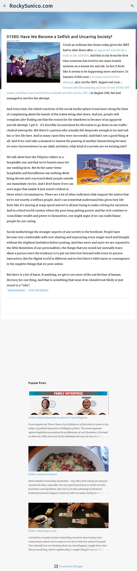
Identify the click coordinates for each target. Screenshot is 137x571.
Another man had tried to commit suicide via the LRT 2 (53, 93)
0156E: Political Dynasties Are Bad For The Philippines (57, 417)
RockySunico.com (31, 6)
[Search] (132, 6)
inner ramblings (16, 290)
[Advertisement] (68, 347)
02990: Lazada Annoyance (42, 474)
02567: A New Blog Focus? (42, 531)
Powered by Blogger (70, 566)
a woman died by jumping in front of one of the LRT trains (68, 87)
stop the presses (38, 290)
